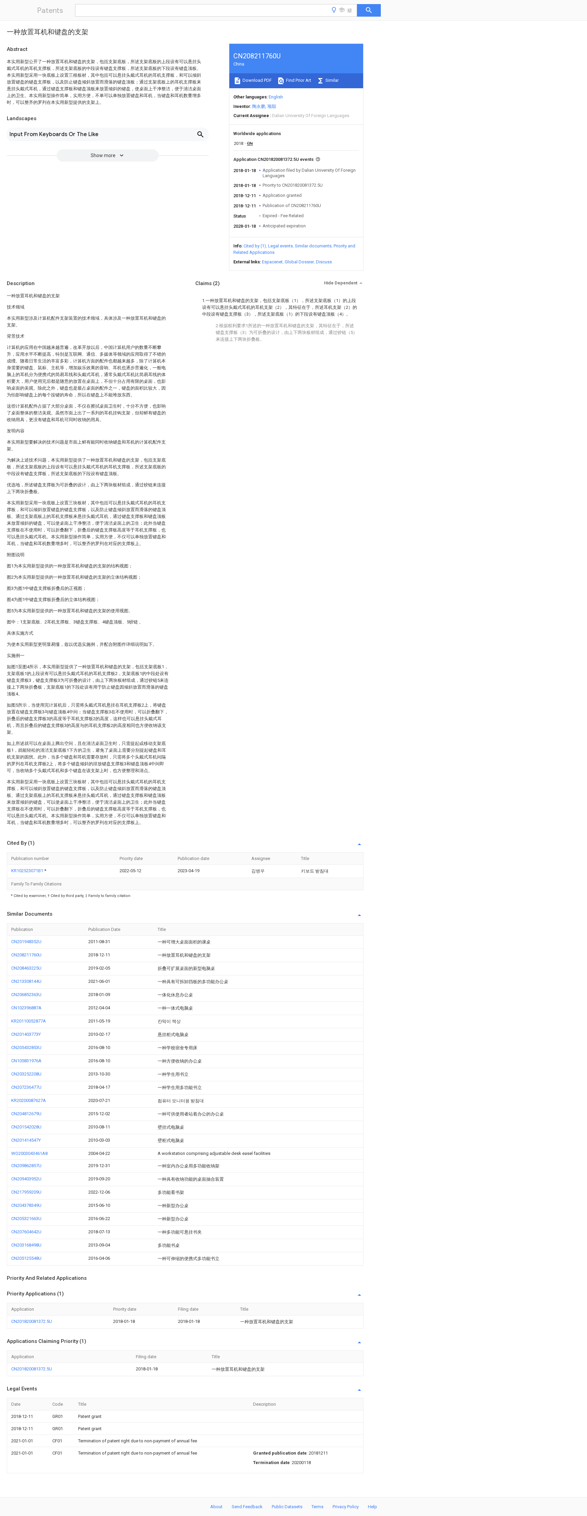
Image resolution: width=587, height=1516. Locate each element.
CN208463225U (26, 968)
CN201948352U (26, 941)
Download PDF (257, 80)
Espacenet (272, 261)
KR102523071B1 (27, 870)
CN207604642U (26, 1231)
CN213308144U (26, 981)
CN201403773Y (26, 1034)
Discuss (324, 261)
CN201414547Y (26, 1140)
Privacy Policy (346, 1506)
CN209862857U (26, 1165)
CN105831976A (26, 1060)
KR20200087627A (28, 1100)
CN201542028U (26, 1126)
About (216, 1506)
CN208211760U (26, 954)
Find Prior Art (298, 80)
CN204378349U (26, 1205)
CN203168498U (26, 1245)
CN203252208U (26, 1074)
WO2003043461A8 (29, 1153)
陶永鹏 (258, 106)
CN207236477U (26, 1087)
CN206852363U (26, 994)
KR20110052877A (28, 1021)
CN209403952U (26, 1178)
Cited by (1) (255, 245)
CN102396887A (26, 1007)
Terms (317, 1506)
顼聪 (271, 106)
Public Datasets (287, 1506)
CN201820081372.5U (31, 1321)
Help (372, 1506)
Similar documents (313, 245)
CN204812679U (26, 1113)
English (276, 96)
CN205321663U (26, 1218)
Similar (331, 80)
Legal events (280, 245)
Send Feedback (247, 1506)
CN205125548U (26, 1258)
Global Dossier (299, 261)
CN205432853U (26, 1047)
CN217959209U (26, 1192)
